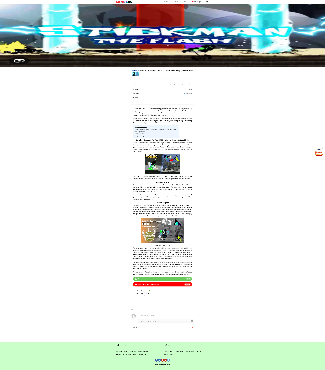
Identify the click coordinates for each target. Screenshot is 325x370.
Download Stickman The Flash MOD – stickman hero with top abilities (156, 129)
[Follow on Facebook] (156, 360)
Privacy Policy (178, 351)
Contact (199, 351)
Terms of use (168, 351)
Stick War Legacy (143, 351)
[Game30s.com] (124, 1)
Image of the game (140, 136)
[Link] (158, 321)
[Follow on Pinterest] (162, 360)
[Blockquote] (153, 321)
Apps (184, 2)
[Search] (207, 2)
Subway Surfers (131, 355)
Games (176, 2)
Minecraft (119, 351)
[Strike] (146, 321)
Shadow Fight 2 (143, 355)
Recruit (166, 355)
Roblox (126, 351)
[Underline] (144, 321)
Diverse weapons (140, 134)
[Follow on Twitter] (159, 360)
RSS (171, 355)
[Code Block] (155, 321)
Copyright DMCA (190, 351)
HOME (166, 2)
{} (160, 321)
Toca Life (133, 351)
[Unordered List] (151, 321)
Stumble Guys (120, 355)
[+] (162, 321)
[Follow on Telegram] (168, 360)
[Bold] (139, 321)
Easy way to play (140, 132)
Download (141, 279)
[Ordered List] (148, 321)
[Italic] (141, 321)
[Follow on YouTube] (165, 360)
